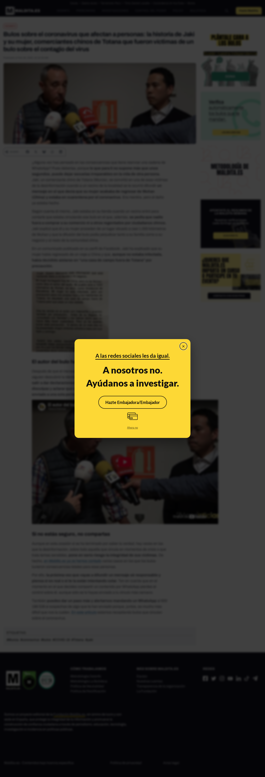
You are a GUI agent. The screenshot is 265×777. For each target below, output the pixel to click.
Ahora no (132, 427)
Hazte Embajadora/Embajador (132, 402)
